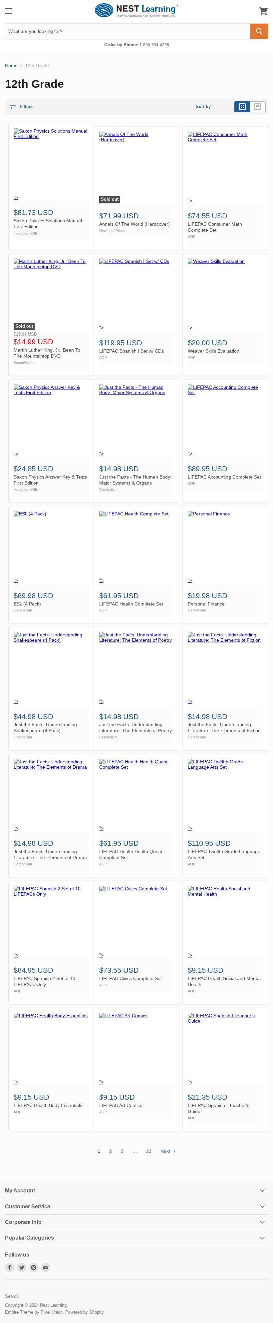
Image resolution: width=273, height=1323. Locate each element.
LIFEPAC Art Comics (120, 1105)
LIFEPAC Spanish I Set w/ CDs (131, 351)
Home (11, 65)
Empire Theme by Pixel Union (34, 1312)
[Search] (259, 31)
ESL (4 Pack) (27, 603)
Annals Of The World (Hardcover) (134, 224)
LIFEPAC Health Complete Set (131, 603)
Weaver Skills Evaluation (213, 351)
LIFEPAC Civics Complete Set (130, 978)
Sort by (203, 106)
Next (165, 1151)
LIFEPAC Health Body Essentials (48, 1105)
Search (12, 1296)
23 (148, 1151)
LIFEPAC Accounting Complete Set (224, 477)
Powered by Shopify (84, 1312)
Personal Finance (206, 603)
